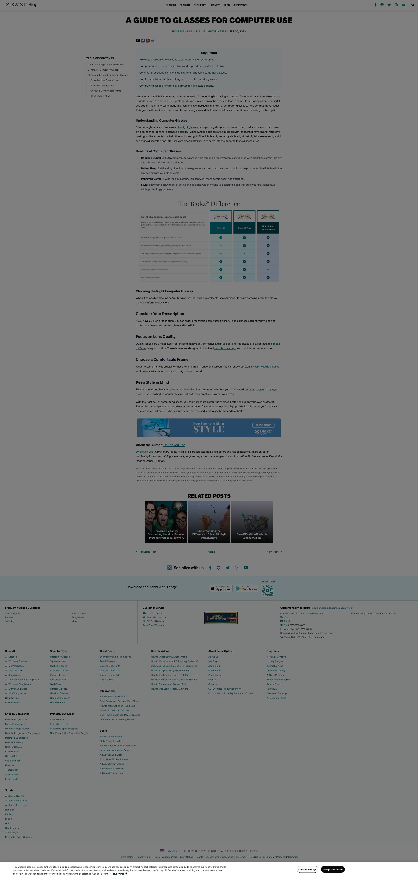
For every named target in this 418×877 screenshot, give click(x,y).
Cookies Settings (307, 869)
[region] (209, 869)
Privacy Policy (119, 873)
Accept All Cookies (333, 869)
